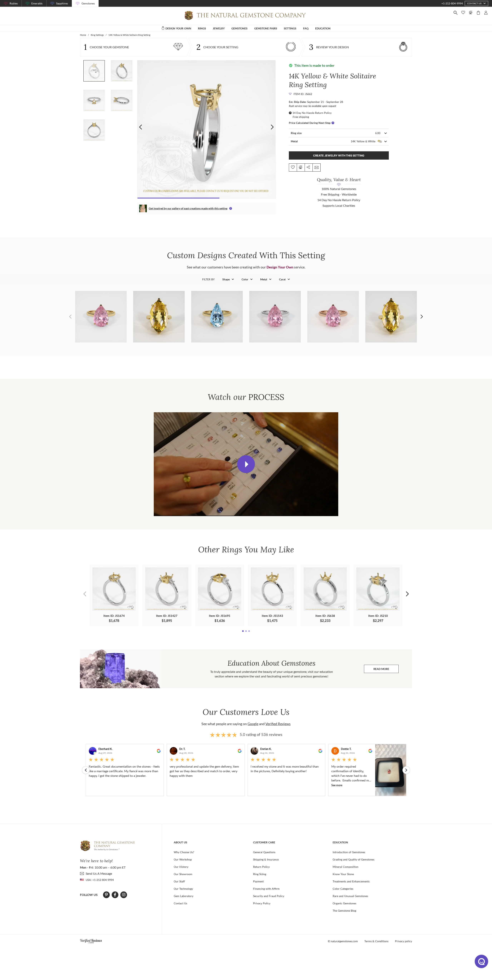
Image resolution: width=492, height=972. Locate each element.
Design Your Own (280, 267)
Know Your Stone (343, 874)
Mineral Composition (345, 866)
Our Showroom (183, 874)
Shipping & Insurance (266, 859)
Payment (258, 881)
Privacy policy (403, 941)
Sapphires (62, 3)
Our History (181, 866)
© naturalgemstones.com (343, 941)
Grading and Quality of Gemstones (353, 859)
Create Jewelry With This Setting (338, 155)
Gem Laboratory (183, 896)
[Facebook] (115, 895)
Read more (386, 669)
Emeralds (36, 3)
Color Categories (343, 888)
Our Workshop (183, 859)
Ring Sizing (259, 874)
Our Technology (183, 888)
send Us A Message (99, 873)
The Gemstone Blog (344, 910)
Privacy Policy (261, 903)
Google (253, 724)
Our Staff (179, 881)
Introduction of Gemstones (349, 852)
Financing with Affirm (266, 888)
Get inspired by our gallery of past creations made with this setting (188, 208)
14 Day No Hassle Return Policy (312, 112)
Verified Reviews (278, 724)
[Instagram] (123, 895)
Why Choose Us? (184, 852)
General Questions (264, 852)
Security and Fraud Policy (268, 896)
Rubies (14, 3)
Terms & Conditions (376, 941)
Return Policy (261, 866)
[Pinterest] (106, 895)
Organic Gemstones (344, 903)
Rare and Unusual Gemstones (350, 896)
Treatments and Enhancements (351, 881)
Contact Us (180, 903)
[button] (272, 127)
